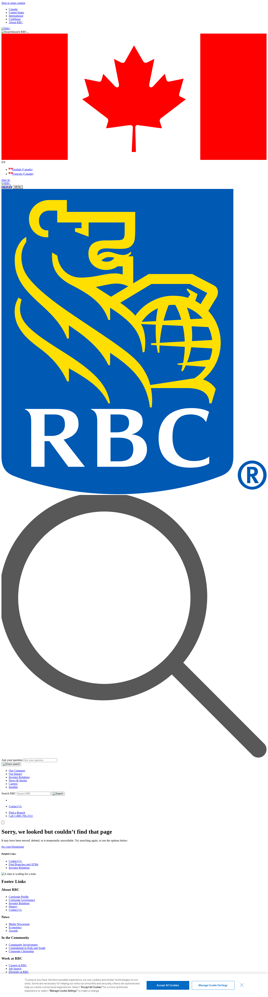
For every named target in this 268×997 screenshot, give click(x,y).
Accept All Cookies (168, 985)
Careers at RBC (18, 965)
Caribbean (15, 19)
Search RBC (8, 793)
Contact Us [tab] (15, 806)
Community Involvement (23, 944)
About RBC (16, 22)
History (13, 906)
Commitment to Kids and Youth (27, 948)
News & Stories (18, 780)
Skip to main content (13, 3)
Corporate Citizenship (21, 951)
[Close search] (11, 764)
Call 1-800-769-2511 (21, 815)
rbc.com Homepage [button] (12, 846)
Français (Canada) (22, 173)
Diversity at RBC (19, 971)
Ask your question (12, 760)
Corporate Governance (22, 900)
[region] (134, 985)
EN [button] (3, 162)
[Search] (58, 794)
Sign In (5, 180)
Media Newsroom (19, 924)
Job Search (15, 968)
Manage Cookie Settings (213, 985)
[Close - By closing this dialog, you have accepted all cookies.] (242, 985)
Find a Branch (17, 812)
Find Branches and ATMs (23, 864)
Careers (13, 783)
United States (16, 12)
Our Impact (15, 773)
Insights (13, 787)
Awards (13, 930)
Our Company (17, 770)
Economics (15, 927)
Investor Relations (19, 777)
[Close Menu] (2, 822)
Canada (13, 9)
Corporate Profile (19, 896)
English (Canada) (22, 169)
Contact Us (15, 861)
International (16, 15)
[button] (134, 32)
